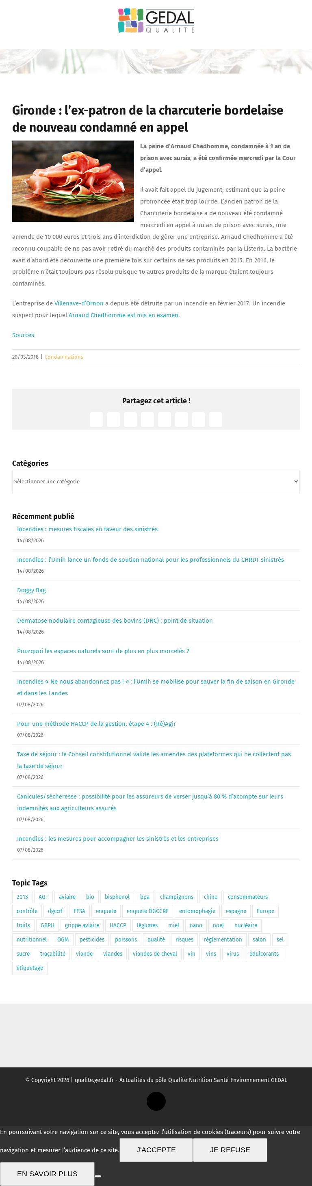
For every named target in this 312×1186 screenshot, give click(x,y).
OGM (63, 939)
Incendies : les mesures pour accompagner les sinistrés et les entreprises (118, 838)
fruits (23, 925)
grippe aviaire (82, 925)
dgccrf (55, 911)
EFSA (79, 911)
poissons (126, 939)
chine (210, 897)
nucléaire (245, 925)
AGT (43, 897)
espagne (236, 911)
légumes (147, 925)
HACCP (118, 925)
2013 (22, 897)
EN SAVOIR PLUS (47, 1174)
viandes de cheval (155, 953)
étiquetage (30, 968)
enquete (106, 911)
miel (173, 925)
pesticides (92, 939)
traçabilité (52, 953)
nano (196, 925)
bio (90, 897)
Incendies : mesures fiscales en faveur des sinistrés (87, 529)
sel (280, 939)
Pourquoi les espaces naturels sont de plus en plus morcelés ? (103, 651)
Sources (23, 335)
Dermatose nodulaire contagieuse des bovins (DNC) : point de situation (115, 620)
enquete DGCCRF (148, 911)
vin (191, 953)
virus (233, 953)
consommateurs (248, 897)
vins (211, 953)
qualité (156, 939)
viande (84, 953)
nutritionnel (32, 939)
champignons (176, 897)
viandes (112, 953)
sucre (23, 953)
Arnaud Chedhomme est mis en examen (123, 315)
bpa (145, 897)
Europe (265, 911)
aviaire (67, 897)
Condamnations (64, 357)
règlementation (223, 939)
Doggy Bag (31, 590)
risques (184, 939)
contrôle (27, 911)
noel (218, 925)
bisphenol (117, 897)
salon (259, 939)
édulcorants (264, 953)
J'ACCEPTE (156, 1150)
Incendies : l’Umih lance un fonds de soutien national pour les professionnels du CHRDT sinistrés (150, 559)
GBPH (47, 925)
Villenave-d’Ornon (79, 303)
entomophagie (197, 911)
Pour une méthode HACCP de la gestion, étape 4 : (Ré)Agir (96, 723)
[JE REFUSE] (98, 1176)
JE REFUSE (230, 1150)
